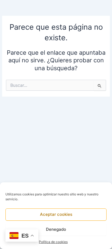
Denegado (56, 229)
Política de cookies (53, 242)
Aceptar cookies (56, 214)
